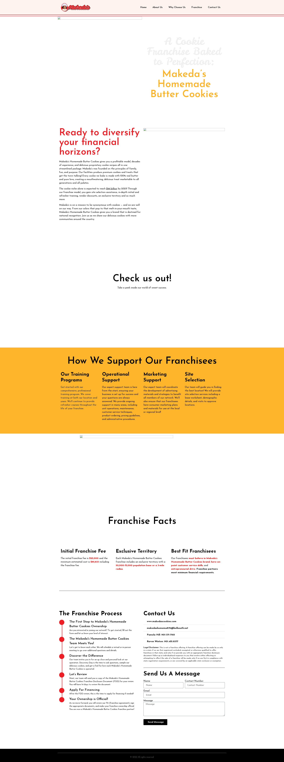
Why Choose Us (176, 7)
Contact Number (194, 681)
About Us (158, 7)
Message (148, 700)
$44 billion (111, 189)
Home (143, 7)
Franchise (196, 7)
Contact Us (214, 7)
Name (146, 681)
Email (146, 691)
